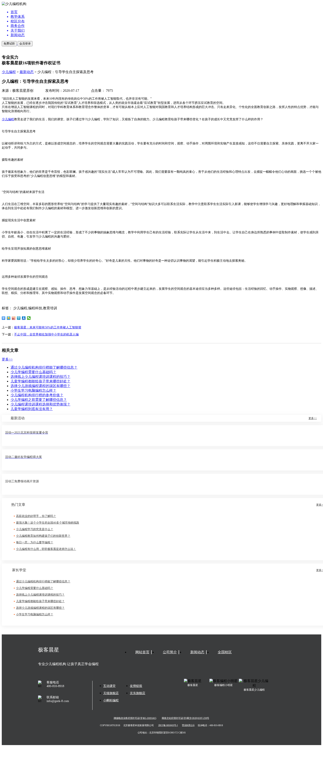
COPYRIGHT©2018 (110, 725)
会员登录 (25, 43)
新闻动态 (197, 652)
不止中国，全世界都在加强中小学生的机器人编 (46, 334)
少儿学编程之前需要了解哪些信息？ (39, 400)
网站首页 (142, 652)
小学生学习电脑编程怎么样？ (33, 390)
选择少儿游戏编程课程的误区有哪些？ (40, 386)
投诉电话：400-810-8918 (210, 725)
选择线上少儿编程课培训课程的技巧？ (40, 376)
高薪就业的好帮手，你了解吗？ (36, 516)
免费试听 (9, 43)
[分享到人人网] (24, 318)
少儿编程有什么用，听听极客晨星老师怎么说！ (46, 549)
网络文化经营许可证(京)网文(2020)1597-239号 (185, 718)
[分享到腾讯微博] (19, 318)
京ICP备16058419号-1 (168, 725)
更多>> (7, 359)
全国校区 (225, 652)
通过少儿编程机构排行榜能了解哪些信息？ (44, 367)
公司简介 (170, 652)
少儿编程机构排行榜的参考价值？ (37, 395)
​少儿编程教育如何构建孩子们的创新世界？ (43, 535)
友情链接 (136, 686)
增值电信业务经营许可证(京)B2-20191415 (135, 718)
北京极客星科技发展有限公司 (138, 725)
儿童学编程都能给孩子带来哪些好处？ (40, 381)
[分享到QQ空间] (9, 318)
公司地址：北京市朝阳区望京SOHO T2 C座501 (161, 732)
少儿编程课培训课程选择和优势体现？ (40, 404)
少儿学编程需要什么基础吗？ (33, 372)
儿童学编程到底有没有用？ (32, 409)
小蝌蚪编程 (111, 700)
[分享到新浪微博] (14, 318)
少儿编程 (9, 72)
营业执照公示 (188, 725)
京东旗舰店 (137, 693)
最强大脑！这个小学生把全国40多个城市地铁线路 (47, 522)
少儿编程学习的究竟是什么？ (34, 529)
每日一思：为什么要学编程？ (34, 542)
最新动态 (27, 72)
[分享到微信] (29, 318)
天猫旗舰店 (111, 693)
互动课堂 (109, 686)
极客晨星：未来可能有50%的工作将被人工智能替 (47, 327)
